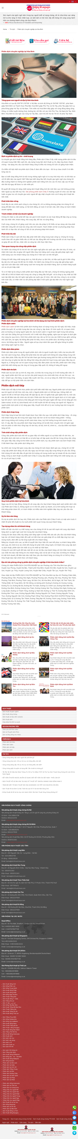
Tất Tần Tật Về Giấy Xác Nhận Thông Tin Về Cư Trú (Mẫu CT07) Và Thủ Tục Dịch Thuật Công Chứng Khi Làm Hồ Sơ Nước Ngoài (39, 773)
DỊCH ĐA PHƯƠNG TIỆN (11, 726)
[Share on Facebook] (36, 618)
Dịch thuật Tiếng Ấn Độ (10, 1011)
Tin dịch (12, 29)
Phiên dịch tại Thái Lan (10, 1085)
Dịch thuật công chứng (10, 714)
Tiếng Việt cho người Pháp (11, 1100)
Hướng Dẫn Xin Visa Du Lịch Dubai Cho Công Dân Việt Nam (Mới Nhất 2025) (25, 625)
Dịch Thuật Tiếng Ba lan (10, 1025)
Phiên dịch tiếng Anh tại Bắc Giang (24, 654)
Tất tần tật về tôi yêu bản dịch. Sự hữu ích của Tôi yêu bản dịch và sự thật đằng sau (62, 625)
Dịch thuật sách (7, 719)
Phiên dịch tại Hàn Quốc (10, 1075)
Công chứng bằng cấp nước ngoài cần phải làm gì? (18, 757)
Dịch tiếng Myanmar (9, 1104)
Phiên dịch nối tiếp (8, 747)
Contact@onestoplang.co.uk (15, 932)
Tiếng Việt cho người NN (10, 1089)
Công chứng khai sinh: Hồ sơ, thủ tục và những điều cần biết (22, 761)
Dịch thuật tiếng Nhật (9, 992)
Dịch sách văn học (8, 1038)
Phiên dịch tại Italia (9, 1065)
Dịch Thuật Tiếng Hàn (9, 1009)
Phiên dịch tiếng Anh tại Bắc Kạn (61, 654)
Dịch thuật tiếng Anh (9, 984)
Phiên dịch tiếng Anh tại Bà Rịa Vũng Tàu (62, 638)
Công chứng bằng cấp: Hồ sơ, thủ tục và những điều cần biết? (22, 765)
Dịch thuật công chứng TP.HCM (44, 1119)
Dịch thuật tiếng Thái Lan (11, 1013)
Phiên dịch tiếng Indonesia (11, 1083)
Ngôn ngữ (5, 1122)
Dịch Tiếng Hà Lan (8, 1001)
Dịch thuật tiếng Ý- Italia (10, 999)
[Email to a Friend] (40, 618)
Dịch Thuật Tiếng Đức (9, 996)
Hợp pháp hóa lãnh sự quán (11, 722)
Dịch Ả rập (6, 1003)
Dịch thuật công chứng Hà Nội (21, 1119)
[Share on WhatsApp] (33, 618)
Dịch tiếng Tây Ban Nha (10, 1005)
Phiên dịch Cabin (8, 744)
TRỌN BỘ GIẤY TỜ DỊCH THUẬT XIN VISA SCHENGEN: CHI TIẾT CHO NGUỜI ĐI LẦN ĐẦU (31, 785)
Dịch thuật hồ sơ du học (10, 1102)
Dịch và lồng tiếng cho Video (12, 734)
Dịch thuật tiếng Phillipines (11, 1054)
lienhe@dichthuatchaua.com (15, 861)
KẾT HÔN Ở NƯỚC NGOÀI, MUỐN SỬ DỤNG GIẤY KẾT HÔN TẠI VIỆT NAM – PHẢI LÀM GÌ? (31, 777)
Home (5, 29)
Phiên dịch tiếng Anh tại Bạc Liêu (24, 669)
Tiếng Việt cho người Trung (11, 1096)
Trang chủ (5, 1119)
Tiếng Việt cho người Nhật (11, 1094)
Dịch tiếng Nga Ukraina (10, 994)
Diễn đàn (38, 1122)
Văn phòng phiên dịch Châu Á (37, 192)
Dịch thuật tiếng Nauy (10, 1023)
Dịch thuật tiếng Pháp (9, 990)
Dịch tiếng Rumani (8, 1061)
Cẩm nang (23, 1122)
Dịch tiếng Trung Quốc (10, 988)
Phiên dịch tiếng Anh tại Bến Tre (24, 685)
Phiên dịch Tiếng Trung (10, 1069)
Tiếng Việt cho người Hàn (11, 1092)
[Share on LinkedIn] (45, 618)
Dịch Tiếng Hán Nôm (9, 1052)
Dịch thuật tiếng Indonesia (11, 1034)
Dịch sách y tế (7, 1042)
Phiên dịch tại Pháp (9, 1077)
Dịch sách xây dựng (9, 1040)
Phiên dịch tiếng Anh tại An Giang (23, 638)
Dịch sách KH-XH (8, 1046)
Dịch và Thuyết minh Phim (11, 732)
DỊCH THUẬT (7, 708)
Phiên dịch (14, 1122)
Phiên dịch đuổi (7, 750)
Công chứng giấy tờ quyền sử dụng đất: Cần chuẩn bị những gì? (23, 768)
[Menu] (3, 7)
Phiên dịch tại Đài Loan (10, 1063)
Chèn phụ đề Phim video (10, 729)
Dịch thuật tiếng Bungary (10, 1113)
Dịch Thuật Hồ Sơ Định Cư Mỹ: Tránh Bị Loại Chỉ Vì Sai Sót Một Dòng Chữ (26, 788)
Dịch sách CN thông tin (10, 1050)
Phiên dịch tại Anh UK (9, 1067)
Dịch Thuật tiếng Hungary (11, 1027)
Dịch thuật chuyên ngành (11, 711)
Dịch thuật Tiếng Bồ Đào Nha (12, 1007)
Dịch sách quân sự (8, 1044)
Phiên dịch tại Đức (8, 1071)
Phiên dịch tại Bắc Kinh (10, 1108)
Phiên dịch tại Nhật (9, 1079)
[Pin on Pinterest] (42, 618)
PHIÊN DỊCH (7, 739)
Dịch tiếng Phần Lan (9, 986)
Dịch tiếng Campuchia (9, 1019)
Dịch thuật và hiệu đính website (13, 717)
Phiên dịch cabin (8, 327)
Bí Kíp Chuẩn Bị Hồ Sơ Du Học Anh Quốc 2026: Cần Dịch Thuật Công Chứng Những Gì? (30, 792)
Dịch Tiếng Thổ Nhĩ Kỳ (10, 1032)
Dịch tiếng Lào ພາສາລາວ (10, 1021)
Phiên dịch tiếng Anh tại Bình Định (61, 685)
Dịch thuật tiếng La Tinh (10, 1111)
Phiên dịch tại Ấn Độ (9, 1106)
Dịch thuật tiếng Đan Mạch (11, 1030)
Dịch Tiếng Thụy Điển (9, 1017)
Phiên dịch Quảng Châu (10, 1073)
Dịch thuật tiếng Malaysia (11, 1058)
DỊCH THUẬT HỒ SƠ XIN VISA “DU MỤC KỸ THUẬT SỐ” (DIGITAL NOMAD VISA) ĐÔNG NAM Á (32, 781)
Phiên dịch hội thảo (9, 742)
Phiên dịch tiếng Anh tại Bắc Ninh (61, 669)
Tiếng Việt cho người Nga (11, 1098)
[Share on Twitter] (38, 618)
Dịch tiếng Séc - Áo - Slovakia (12, 1056)
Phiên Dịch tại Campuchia (11, 1087)
